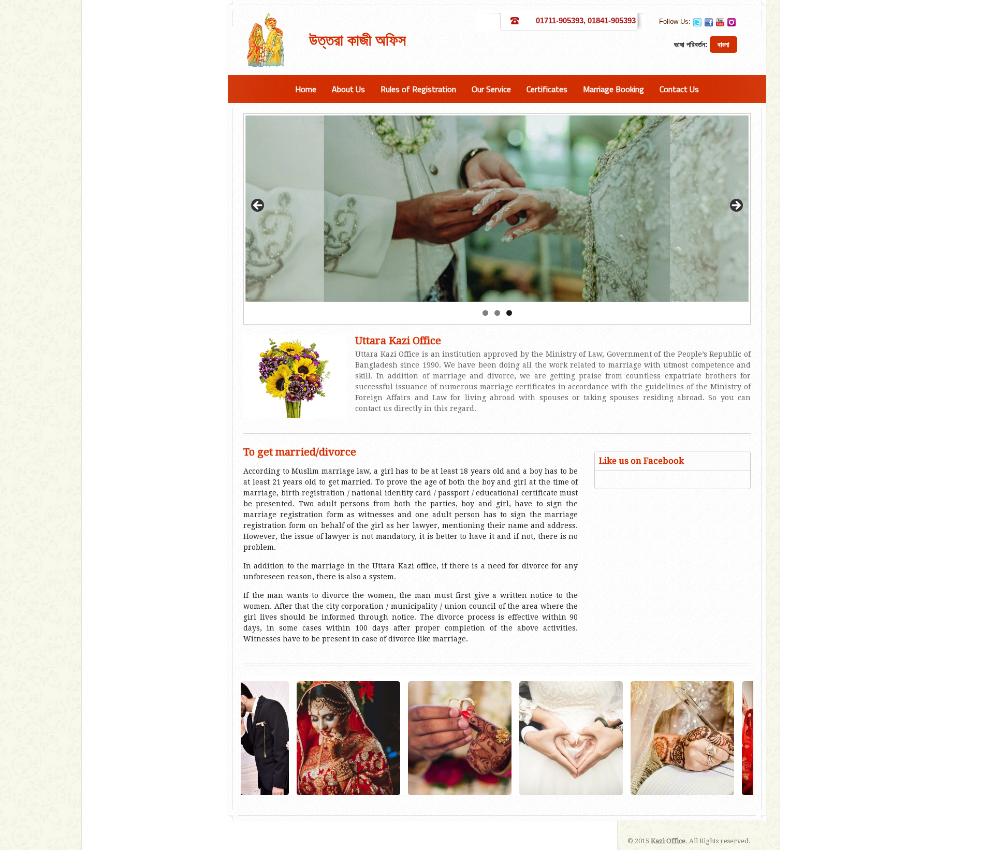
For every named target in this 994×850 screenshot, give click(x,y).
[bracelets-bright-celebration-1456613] (388, 738)
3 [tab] (509, 313)
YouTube (720, 22)
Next (735, 206)
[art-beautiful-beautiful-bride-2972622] (276, 738)
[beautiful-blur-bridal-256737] (499, 738)
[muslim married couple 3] (610, 738)
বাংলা (723, 44)
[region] (497, 208)
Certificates (547, 89)
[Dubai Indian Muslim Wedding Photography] (721, 738)
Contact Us (679, 89)
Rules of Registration (418, 89)
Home (305, 89)
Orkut (731, 22)
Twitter (697, 22)
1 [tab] (485, 313)
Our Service (491, 89)
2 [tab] (497, 313)
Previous (258, 206)
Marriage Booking (613, 89)
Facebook (709, 22)
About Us (348, 89)
